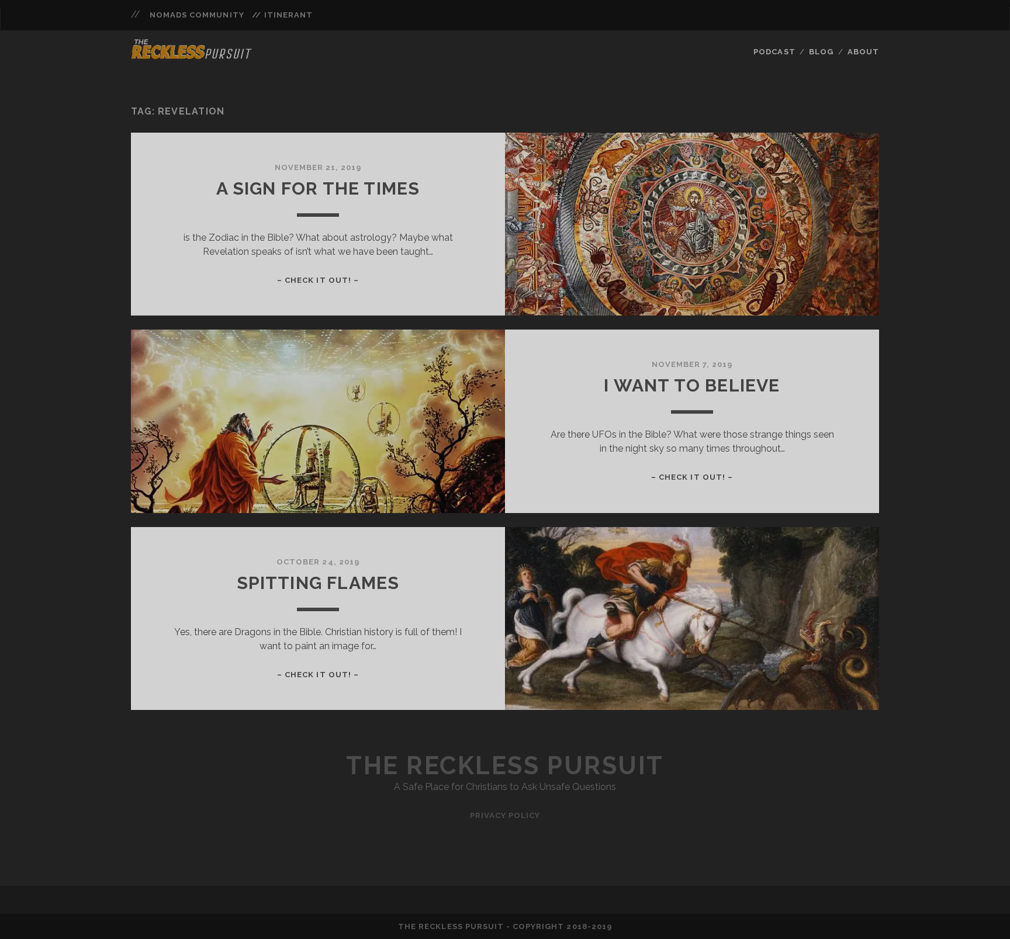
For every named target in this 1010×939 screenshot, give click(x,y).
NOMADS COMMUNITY (197, 15)
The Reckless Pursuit (504, 765)
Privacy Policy (505, 815)
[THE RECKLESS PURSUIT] (191, 55)
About (863, 51)
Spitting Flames (318, 583)
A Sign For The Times (318, 188)
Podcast (774, 51)
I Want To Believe (692, 385)
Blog (821, 51)
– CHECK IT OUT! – (318, 280)
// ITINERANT (282, 15)
